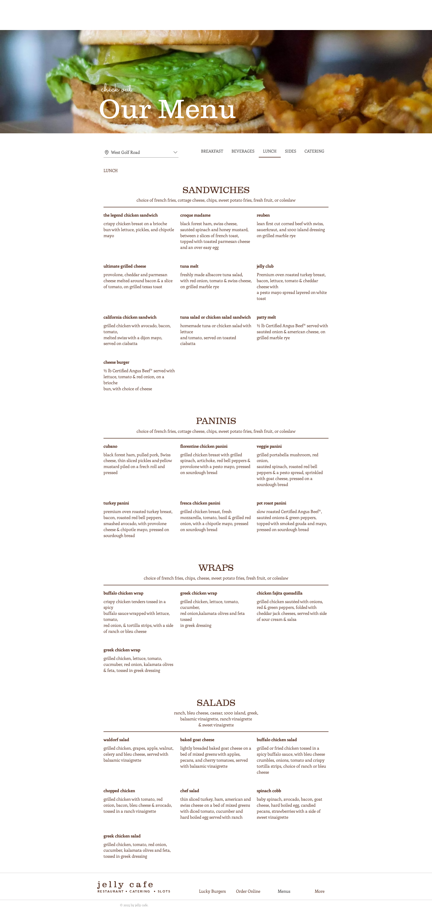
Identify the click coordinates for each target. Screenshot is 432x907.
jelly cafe (128, 884)
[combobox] (141, 152)
